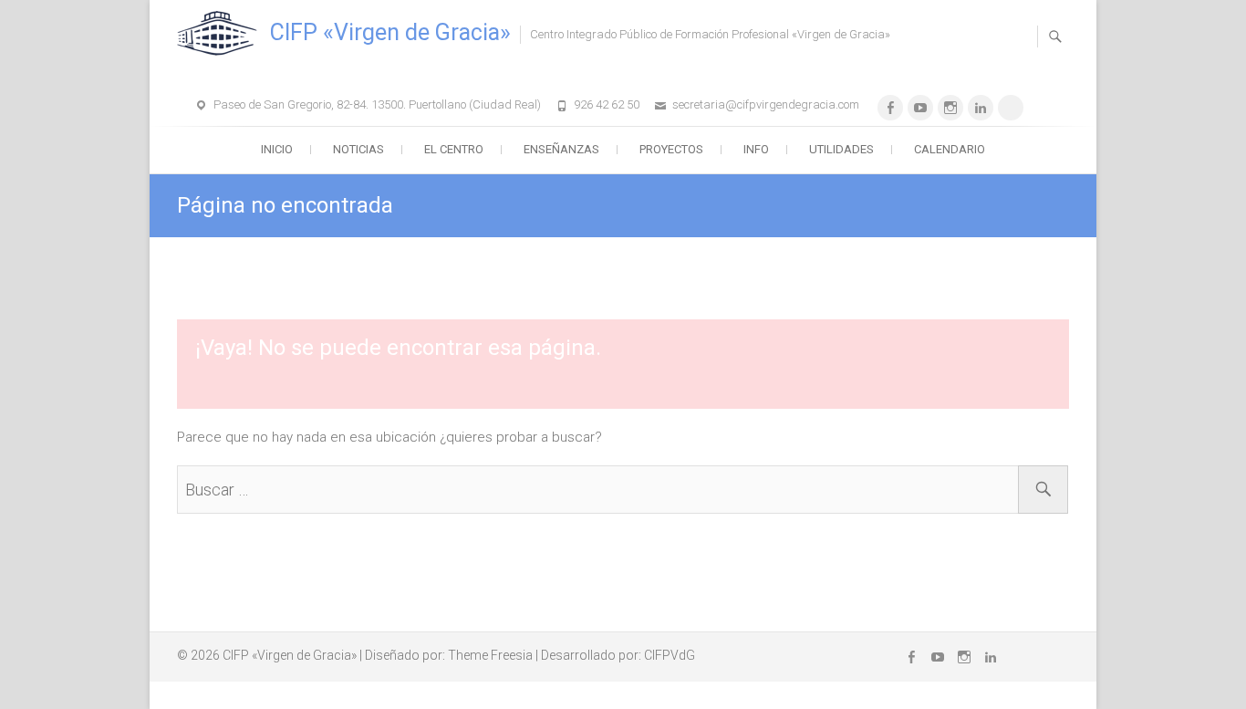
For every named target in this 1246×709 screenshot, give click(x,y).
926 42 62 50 (606, 104)
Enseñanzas (561, 149)
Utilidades (841, 149)
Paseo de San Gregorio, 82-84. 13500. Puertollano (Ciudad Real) (377, 104)
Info (756, 149)
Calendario (949, 149)
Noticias (358, 149)
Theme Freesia (490, 655)
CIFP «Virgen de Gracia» (390, 32)
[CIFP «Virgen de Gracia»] (221, 34)
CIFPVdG (669, 655)
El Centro (453, 149)
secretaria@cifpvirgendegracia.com (765, 104)
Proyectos (671, 149)
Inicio (277, 149)
